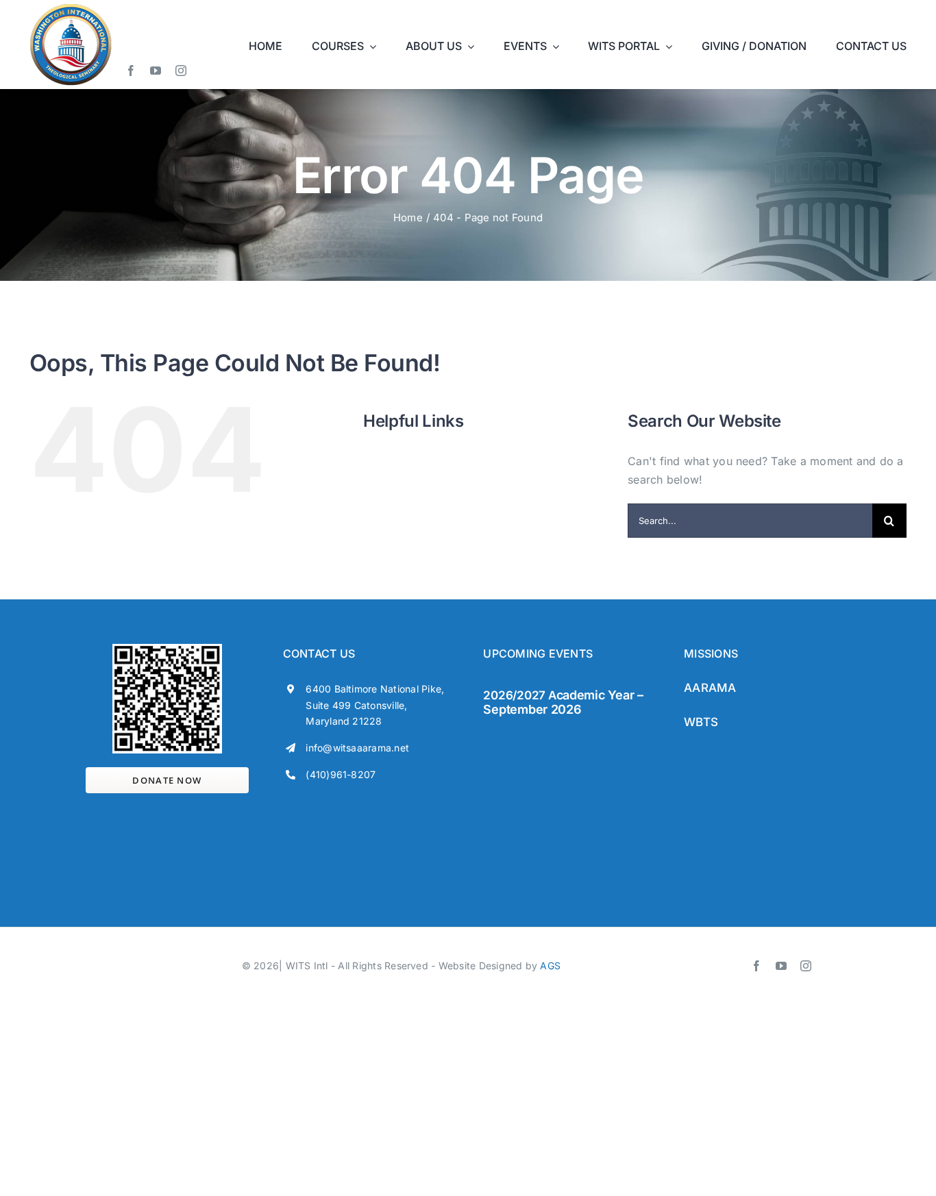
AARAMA (710, 688)
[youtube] (155, 70)
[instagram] (180, 70)
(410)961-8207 (340, 774)
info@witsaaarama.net (357, 747)
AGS (550, 965)
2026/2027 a (519, 695)
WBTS (701, 722)
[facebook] (130, 70)
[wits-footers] (538, 736)
